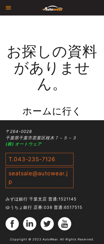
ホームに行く (52, 111)
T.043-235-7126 (32, 159)
